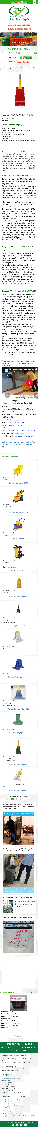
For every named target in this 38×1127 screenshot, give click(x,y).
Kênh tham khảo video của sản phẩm (12, 1102)
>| (30, 799)
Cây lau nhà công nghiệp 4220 (18, 596)
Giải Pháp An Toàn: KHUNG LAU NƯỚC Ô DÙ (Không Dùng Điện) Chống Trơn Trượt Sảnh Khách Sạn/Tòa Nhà (19, 806)
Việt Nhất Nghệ (19, 13)
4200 (4, 787)
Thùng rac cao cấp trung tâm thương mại (17, 917)
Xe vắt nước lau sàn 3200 (18, 483)
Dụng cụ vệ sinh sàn (14, 68)
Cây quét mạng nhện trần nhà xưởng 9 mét (18, 897)
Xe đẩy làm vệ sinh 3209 (18, 570)
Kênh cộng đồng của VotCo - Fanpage (12, 1106)
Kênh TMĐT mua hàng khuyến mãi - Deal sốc (15, 1104)
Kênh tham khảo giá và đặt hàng (11, 1100)
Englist (19, 2)
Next (34, 39)
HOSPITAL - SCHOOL (29, 1047)
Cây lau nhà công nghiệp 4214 (18, 790)
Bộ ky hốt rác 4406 (18, 626)
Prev (3, 39)
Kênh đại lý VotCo (7, 1108)
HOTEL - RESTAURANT (14, 1044)
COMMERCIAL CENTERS (10, 1047)
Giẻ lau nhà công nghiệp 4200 (18, 652)
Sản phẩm (3, 68)
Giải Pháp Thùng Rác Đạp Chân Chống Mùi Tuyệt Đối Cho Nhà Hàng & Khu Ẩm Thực (18, 850)
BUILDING (28, 1044)
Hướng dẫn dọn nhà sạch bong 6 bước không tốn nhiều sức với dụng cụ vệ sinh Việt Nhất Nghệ (18, 444)
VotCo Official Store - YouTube (17, 1069)
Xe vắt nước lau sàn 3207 (18, 513)
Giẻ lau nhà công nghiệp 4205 (18, 733)
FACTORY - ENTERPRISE (19, 1051)
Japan (22, 2)
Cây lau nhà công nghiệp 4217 (18, 764)
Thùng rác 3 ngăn (18, 1036)
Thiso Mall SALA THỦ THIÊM (11, 1078)
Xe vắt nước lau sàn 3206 (18, 539)
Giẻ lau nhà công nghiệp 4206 (18, 677)
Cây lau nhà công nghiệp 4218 (18, 709)
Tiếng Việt (16, 2)
